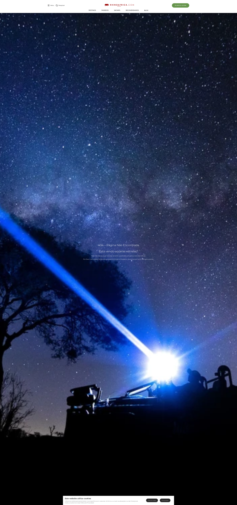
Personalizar (165, 500)
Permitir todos (152, 500)
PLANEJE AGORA (180, 5)
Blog (146, 10)
